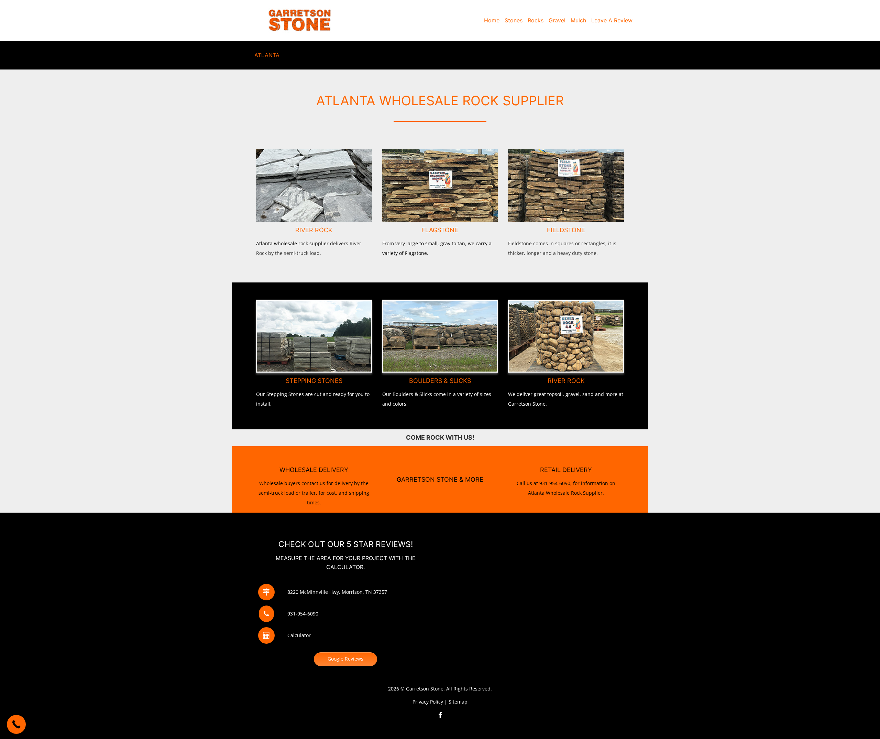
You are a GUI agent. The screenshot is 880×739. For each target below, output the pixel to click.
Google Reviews (345, 658)
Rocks (535, 20)
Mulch (578, 20)
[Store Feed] (440, 714)
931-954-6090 (302, 613)
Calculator (299, 635)
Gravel (557, 20)
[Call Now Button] (16, 724)
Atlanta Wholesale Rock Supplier (565, 493)
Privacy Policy (427, 701)
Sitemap (458, 701)
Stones (513, 20)
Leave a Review (611, 20)
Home (491, 20)
